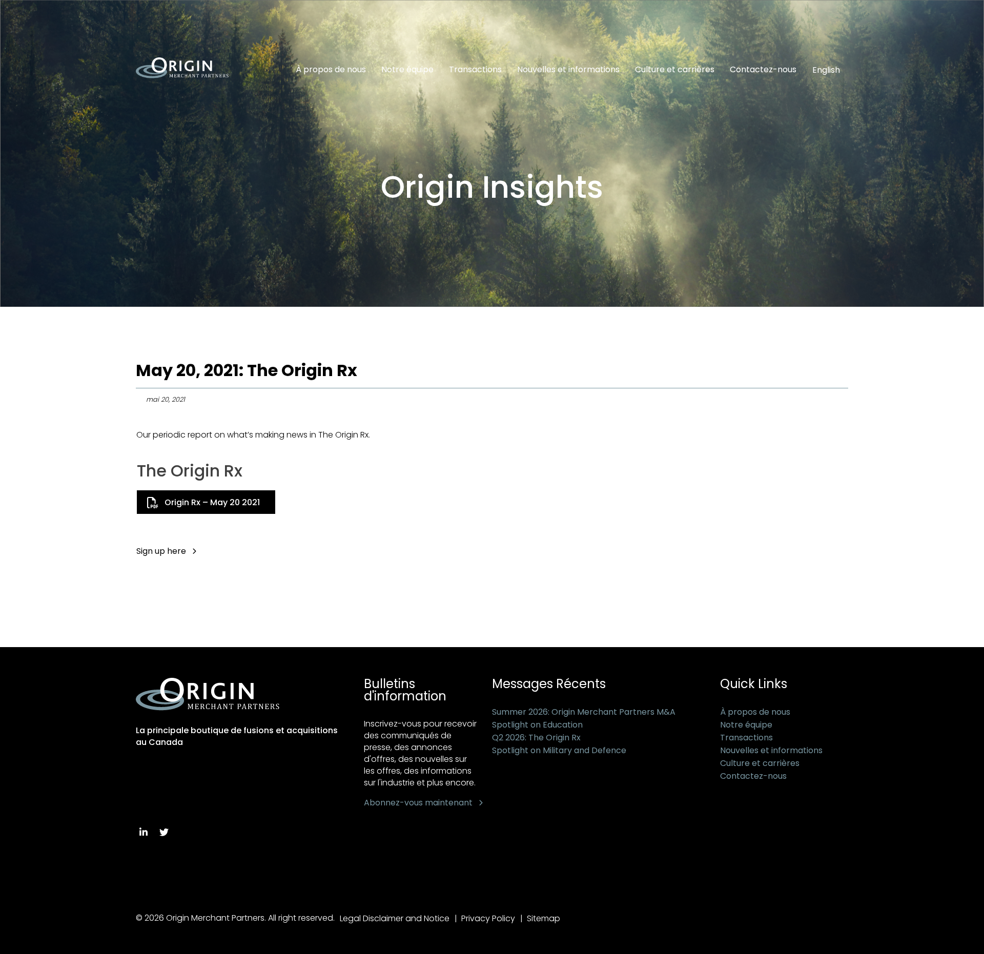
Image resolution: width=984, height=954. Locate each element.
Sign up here (161, 551)
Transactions (475, 70)
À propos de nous (331, 70)
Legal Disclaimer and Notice (394, 918)
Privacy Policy (488, 918)
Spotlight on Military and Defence (559, 750)
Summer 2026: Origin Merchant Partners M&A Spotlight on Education (583, 718)
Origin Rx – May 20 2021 (212, 502)
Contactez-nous (763, 70)
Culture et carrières (674, 70)
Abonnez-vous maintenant (418, 802)
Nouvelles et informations (568, 70)
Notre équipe (407, 70)
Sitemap (543, 918)
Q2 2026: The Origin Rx (536, 737)
